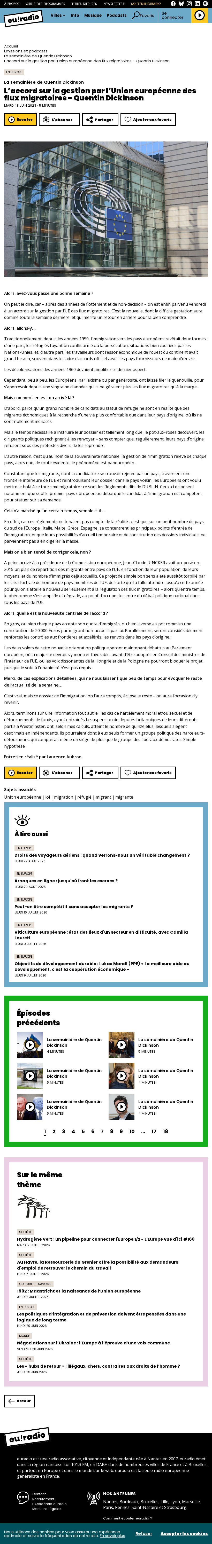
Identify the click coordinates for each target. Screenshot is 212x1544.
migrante (124, 797)
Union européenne (22, 797)
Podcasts (117, 16)
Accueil (11, 46)
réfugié (84, 797)
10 (132, 1131)
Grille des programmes (45, 4)
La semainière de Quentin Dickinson (38, 56)
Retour (24, 1401)
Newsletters (114, 4)
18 (165, 1131)
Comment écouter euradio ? (127, 1518)
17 (154, 1131)
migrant (103, 797)
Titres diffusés (84, 4)
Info (75, 16)
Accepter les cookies (184, 1534)
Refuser (143, 1534)
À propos (11, 4)
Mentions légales (46, 1508)
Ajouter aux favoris (152, 119)
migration (63, 797)
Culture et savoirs (35, 1284)
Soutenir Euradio (146, 4)
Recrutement (43, 1498)
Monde (24, 1336)
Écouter (25, 119)
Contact (39, 1494)
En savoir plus (112, 1536)
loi (47, 797)
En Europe (14, 72)
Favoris (147, 16)
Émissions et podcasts (26, 51)
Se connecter (173, 15)
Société (25, 1232)
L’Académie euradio (49, 1503)
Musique (93, 16)
